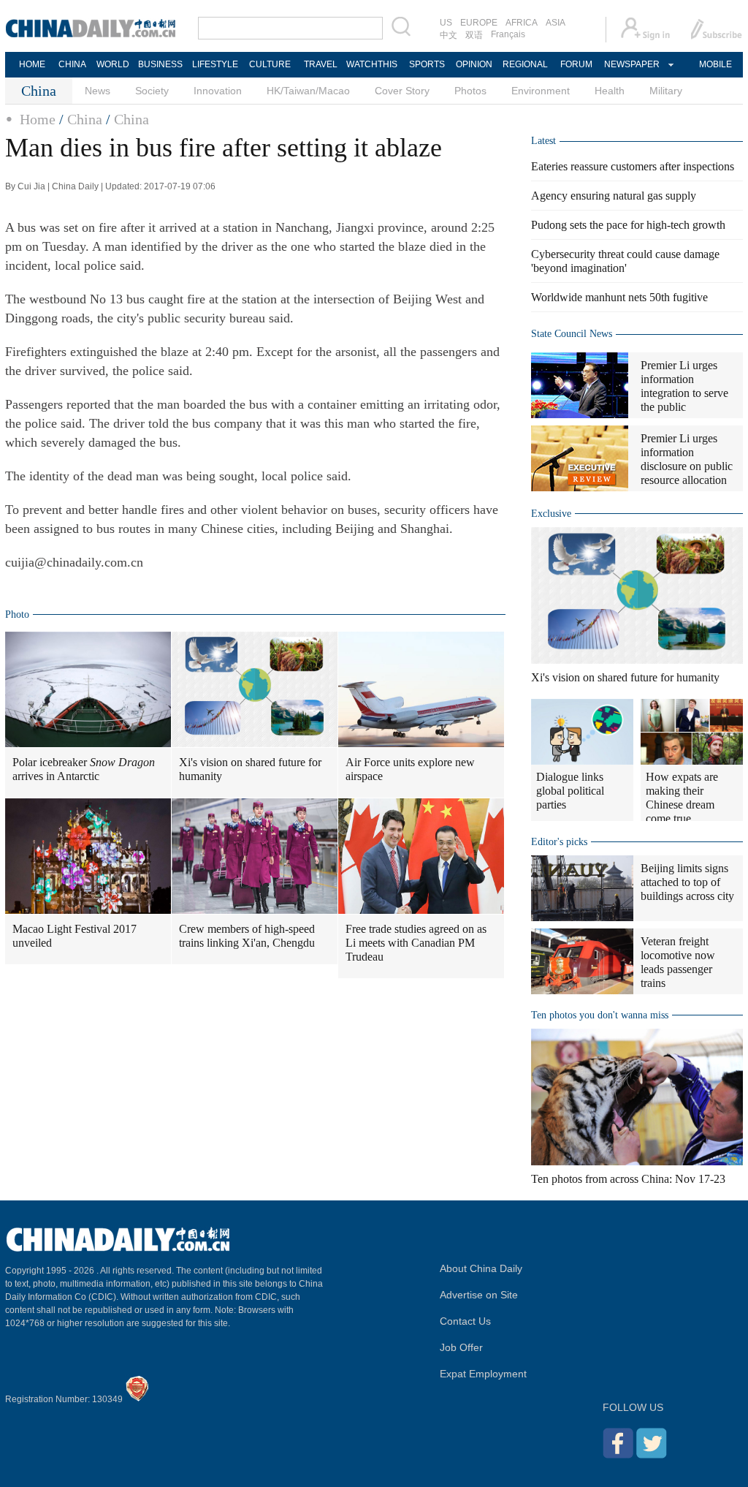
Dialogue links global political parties (570, 791)
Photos (470, 91)
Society (152, 91)
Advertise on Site (479, 1295)
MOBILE (715, 64)
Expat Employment (483, 1374)
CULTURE (270, 64)
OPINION (474, 64)
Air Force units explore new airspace (410, 769)
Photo (17, 614)
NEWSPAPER (631, 64)
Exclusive (551, 513)
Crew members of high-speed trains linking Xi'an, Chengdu (247, 936)
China (84, 119)
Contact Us (465, 1321)
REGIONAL (525, 64)
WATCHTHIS (371, 64)
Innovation (218, 91)
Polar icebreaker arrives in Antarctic (83, 769)
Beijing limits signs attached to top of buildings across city (687, 882)
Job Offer (461, 1347)
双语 (474, 35)
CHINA (72, 64)
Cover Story (402, 91)
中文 (448, 35)
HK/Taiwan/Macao (308, 91)
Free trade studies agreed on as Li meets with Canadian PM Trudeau (416, 943)
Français (508, 34)
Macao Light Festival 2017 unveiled (74, 936)
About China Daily (481, 1268)
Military (665, 91)
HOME (32, 64)
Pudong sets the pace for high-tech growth (628, 225)
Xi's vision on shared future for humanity (250, 769)
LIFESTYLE (215, 64)
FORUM (576, 64)
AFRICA (521, 23)
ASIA (555, 23)
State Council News (571, 333)
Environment (540, 91)
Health (610, 91)
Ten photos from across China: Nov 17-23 (628, 1179)
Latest (543, 140)
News (97, 91)
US (446, 23)
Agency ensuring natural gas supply (613, 195)
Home (38, 119)
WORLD (112, 64)
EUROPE (478, 23)
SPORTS (427, 64)
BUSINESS (160, 64)
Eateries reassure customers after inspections (632, 166)
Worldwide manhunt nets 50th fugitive (619, 297)
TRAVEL (320, 64)
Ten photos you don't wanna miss (599, 1015)
